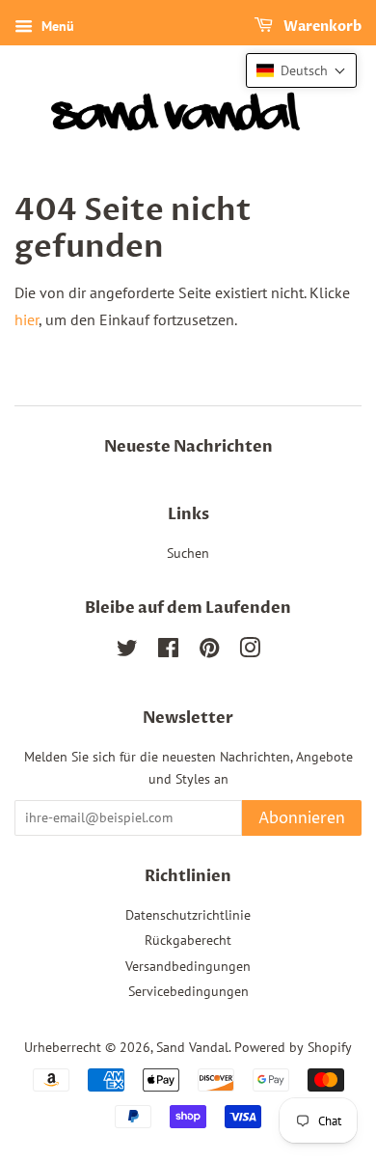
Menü (56, 26)
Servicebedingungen (188, 991)
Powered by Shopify (293, 1047)
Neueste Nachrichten (188, 446)
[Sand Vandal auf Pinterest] (209, 651)
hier (26, 319)
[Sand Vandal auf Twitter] (127, 651)
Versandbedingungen (188, 966)
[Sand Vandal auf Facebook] (168, 651)
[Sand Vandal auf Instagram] (249, 651)
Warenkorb (321, 26)
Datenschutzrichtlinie (188, 915)
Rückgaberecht (188, 940)
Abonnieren (301, 818)
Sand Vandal (192, 1047)
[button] (301, 70)
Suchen (188, 553)
